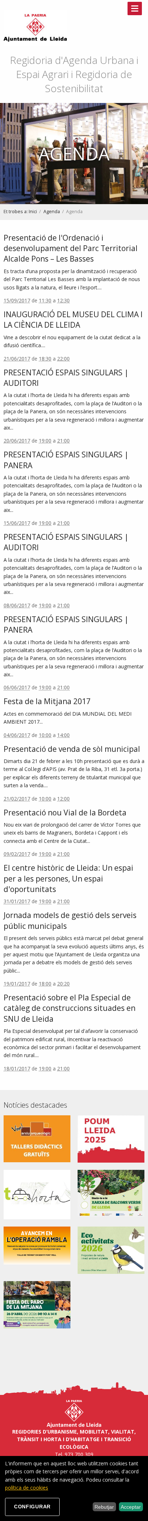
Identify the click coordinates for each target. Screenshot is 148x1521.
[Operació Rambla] (37, 1244)
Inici (33, 211)
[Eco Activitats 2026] (111, 1249)
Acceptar (131, 1507)
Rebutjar (104, 1507)
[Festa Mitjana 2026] (37, 1304)
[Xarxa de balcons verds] (111, 1192)
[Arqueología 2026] (37, 1138)
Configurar (32, 1506)
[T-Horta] (37, 1193)
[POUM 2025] (111, 1138)
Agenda (51, 211)
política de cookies (26, 1487)
